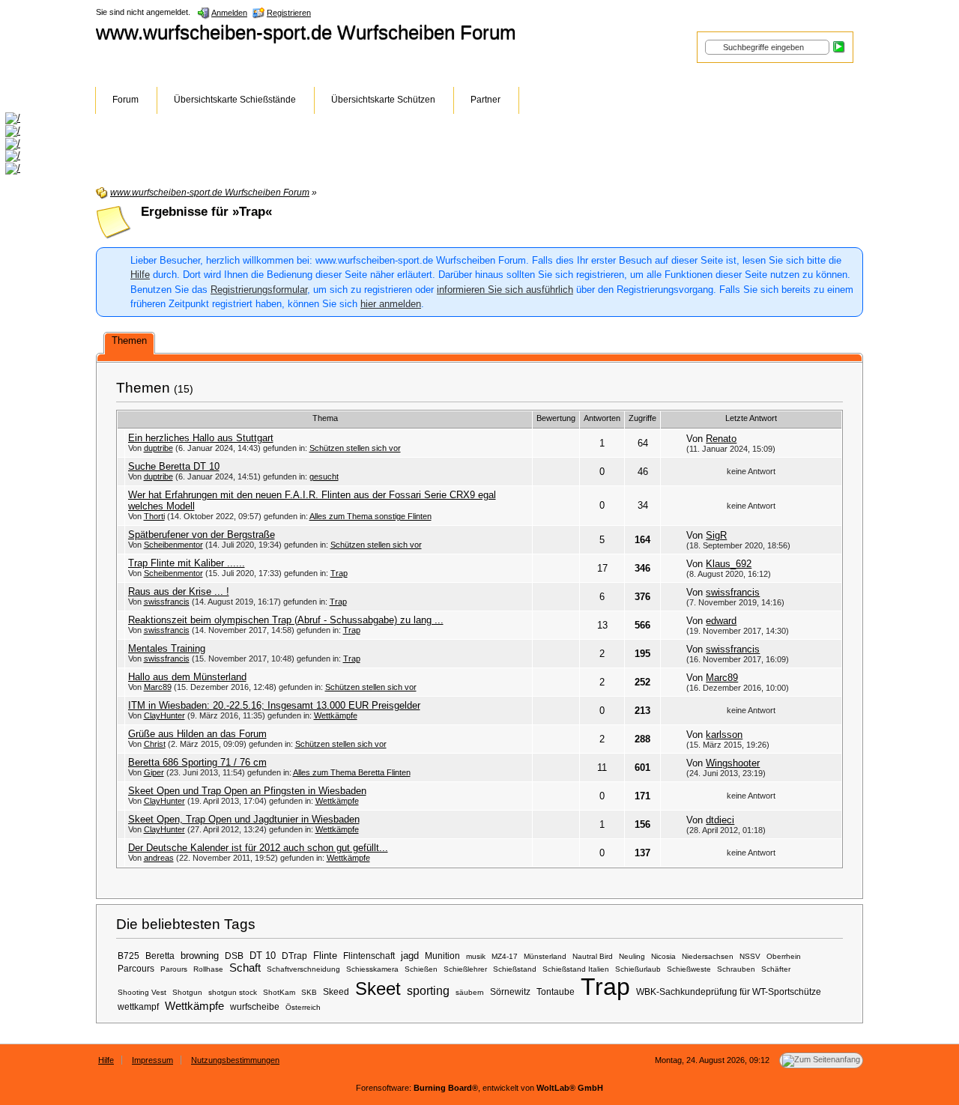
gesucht (324, 476)
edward (721, 620)
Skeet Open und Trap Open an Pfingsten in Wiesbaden (247, 790)
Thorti (154, 516)
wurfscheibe (254, 1006)
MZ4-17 (504, 956)
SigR (716, 535)
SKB (309, 992)
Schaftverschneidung (303, 969)
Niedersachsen (707, 956)
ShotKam (279, 992)
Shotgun (187, 992)
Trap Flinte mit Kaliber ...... (186, 563)
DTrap (294, 955)
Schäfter (775, 969)
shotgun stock (232, 992)
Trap (339, 573)
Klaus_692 (728, 563)
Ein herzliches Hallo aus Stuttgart (200, 437)
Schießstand (514, 969)
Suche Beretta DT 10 (174, 466)
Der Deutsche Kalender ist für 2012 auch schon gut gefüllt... (258, 847)
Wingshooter (733, 763)
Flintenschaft (369, 955)
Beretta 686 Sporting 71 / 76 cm (197, 762)
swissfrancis (167, 601)
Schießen (421, 969)
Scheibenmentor (173, 544)
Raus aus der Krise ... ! (178, 591)
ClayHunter (164, 715)
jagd (410, 955)
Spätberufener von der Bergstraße (201, 534)
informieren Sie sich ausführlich (505, 289)
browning (200, 955)
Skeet (378, 988)
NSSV (749, 956)
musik (475, 956)
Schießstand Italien (575, 969)
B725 (128, 955)
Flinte (325, 955)
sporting (428, 990)
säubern (470, 992)
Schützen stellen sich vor (355, 447)
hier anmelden (390, 303)
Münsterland (545, 956)
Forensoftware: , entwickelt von (479, 1087)
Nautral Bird (592, 956)
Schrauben (736, 969)
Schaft (245, 968)
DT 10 (262, 955)
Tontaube (555, 991)
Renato (721, 438)
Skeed (336, 991)
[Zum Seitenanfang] (821, 1060)
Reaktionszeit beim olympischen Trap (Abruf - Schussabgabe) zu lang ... (286, 620)
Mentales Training (166, 648)
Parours (173, 969)
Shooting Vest (142, 992)
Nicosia (663, 956)
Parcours (136, 968)
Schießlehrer (465, 969)
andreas (159, 857)
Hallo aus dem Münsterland (187, 676)
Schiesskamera (372, 969)
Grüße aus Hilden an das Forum (197, 733)
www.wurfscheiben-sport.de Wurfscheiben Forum (306, 32)
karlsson (724, 734)
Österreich (303, 1007)
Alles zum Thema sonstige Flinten (370, 516)
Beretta (160, 955)
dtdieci (720, 820)
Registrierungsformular (259, 289)
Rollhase (208, 969)
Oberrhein (783, 956)
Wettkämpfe (335, 715)
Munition (442, 955)
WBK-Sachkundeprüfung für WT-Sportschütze (728, 991)
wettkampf (138, 1006)
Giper (154, 772)
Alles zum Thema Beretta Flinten (352, 772)
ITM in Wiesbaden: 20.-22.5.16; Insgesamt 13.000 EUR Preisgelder (274, 705)
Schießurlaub (638, 969)
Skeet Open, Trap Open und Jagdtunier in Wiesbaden (244, 819)
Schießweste (689, 969)
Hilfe (140, 274)
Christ (155, 743)
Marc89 (158, 686)
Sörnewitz (510, 991)
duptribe (158, 447)
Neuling (632, 956)
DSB (234, 955)
